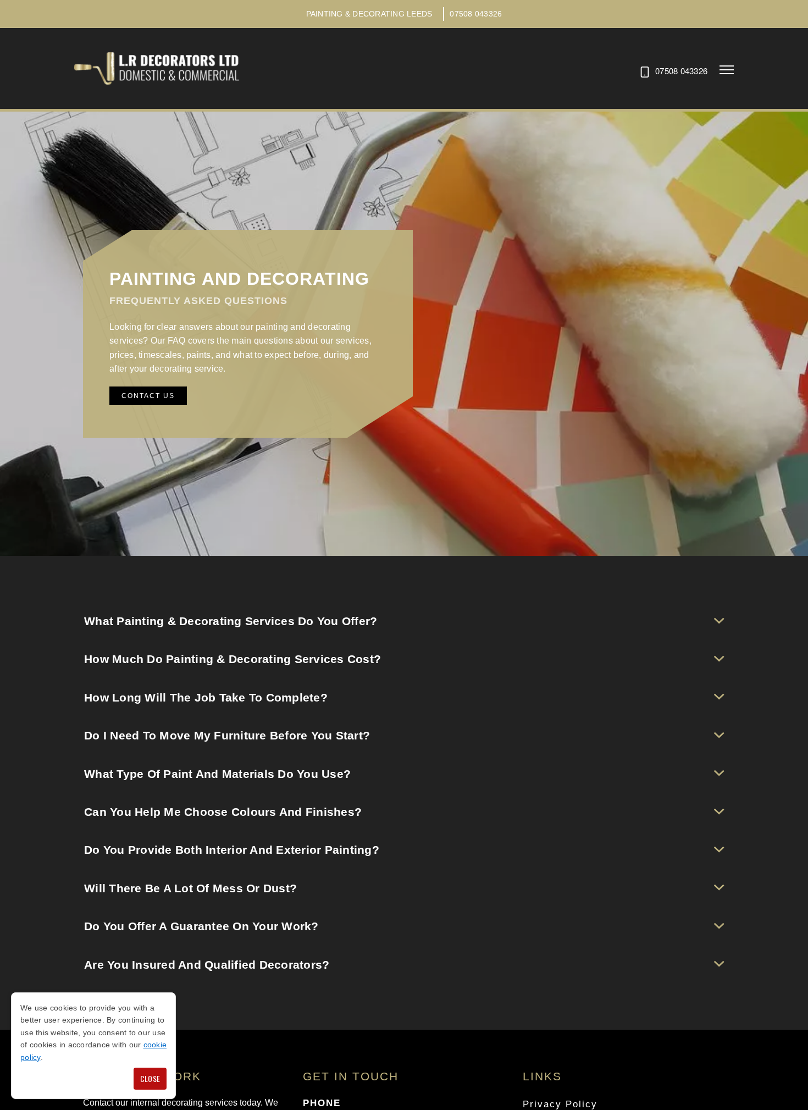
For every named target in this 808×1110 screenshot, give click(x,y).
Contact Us (148, 396)
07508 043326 (476, 13)
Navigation (727, 69)
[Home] (156, 68)
